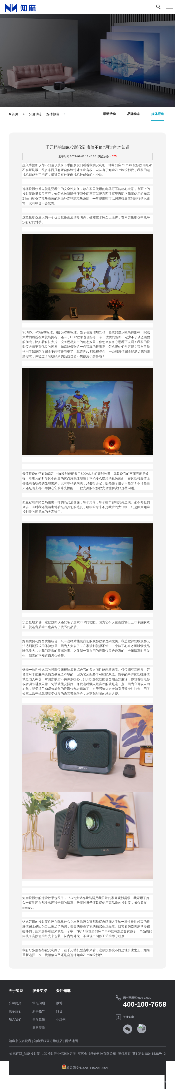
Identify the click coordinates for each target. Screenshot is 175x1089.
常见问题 (38, 1003)
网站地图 (71, 1041)
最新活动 (109, 114)
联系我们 (15, 1011)
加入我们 (15, 1019)
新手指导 (38, 1011)
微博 (59, 1003)
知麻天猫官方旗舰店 (48, 1041)
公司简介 (15, 1003)
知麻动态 (35, 114)
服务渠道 (38, 1027)
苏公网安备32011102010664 (87, 1068)
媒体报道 (52, 114)
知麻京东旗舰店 (20, 1041)
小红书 (61, 1019)
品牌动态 (133, 114)
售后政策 (38, 1019)
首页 (14, 114)
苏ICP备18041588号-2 (148, 1053)
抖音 (59, 1011)
